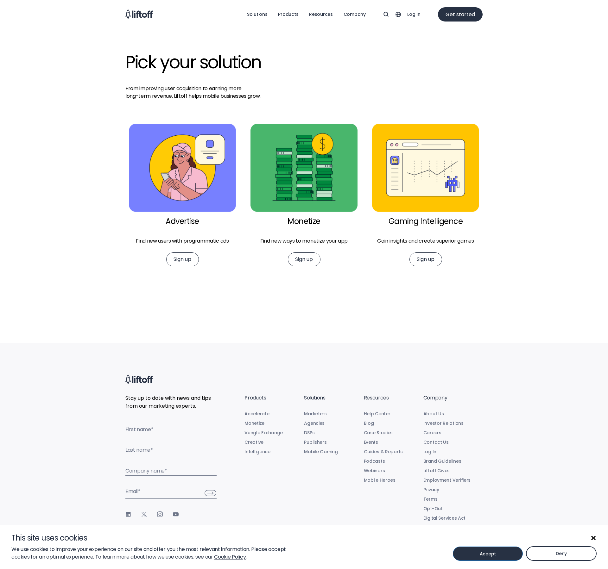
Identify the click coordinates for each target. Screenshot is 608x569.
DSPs (309, 433)
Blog (369, 423)
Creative (253, 442)
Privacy (431, 489)
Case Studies (378, 433)
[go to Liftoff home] (139, 14)
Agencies (314, 423)
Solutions (257, 14)
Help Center (377, 414)
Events (371, 442)
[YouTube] (176, 514)
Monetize (254, 423)
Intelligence (257, 451)
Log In (413, 14)
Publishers (315, 442)
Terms (430, 499)
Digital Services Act (444, 518)
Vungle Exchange (263, 433)
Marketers (315, 414)
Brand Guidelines (442, 461)
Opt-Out (433, 508)
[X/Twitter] (144, 514)
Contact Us (436, 442)
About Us (433, 414)
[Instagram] (160, 514)
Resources (320, 14)
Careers (432, 433)
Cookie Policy (230, 556)
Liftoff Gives (436, 470)
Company (355, 14)
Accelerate (256, 414)
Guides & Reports (383, 451)
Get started (460, 14)
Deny (561, 553)
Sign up (182, 259)
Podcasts (374, 461)
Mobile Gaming (321, 451)
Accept (488, 554)
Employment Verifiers (447, 480)
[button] (593, 538)
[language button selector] (398, 14)
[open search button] (386, 14)
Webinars (374, 470)
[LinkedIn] (128, 514)
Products (288, 14)
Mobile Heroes (380, 480)
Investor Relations (443, 423)
